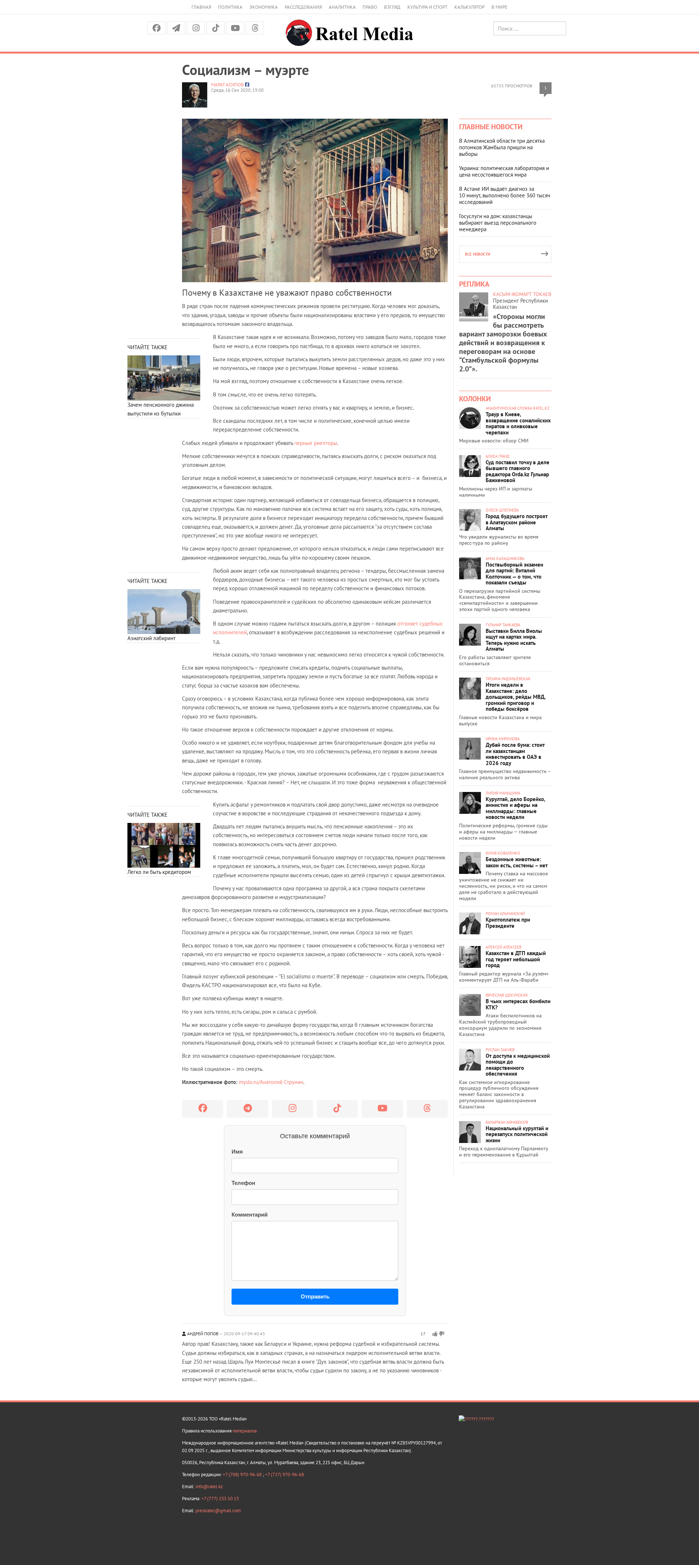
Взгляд (392, 7)
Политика (230, 7)
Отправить (315, 1296)
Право (370, 7)
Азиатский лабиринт (151, 638)
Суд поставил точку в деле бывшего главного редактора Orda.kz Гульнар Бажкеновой (517, 471)
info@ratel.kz (209, 1486)
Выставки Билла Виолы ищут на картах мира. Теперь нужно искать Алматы (514, 640)
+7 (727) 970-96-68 (284, 1474)
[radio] (435, 1333)
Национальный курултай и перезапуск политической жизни (517, 1134)
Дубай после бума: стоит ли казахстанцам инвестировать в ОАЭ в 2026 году (515, 753)
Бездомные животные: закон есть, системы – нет (517, 862)
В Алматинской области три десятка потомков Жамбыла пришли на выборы (502, 147)
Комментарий (250, 1214)
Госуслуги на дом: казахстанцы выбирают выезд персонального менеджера (497, 223)
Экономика (263, 7)
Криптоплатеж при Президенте (508, 922)
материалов (245, 1431)
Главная (201, 7)
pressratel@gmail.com (218, 1510)
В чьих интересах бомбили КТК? (518, 1004)
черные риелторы (316, 442)
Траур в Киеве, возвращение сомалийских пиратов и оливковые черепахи (518, 423)
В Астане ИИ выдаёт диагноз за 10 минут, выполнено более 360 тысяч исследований (504, 195)
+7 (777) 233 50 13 (220, 1498)
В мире (499, 7)
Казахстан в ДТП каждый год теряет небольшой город (516, 959)
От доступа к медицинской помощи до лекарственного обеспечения (518, 1064)
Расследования (303, 7)
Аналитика (342, 7)
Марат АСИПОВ (227, 85)
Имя (237, 1151)
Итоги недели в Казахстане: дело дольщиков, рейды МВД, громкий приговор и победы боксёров (515, 696)
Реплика (474, 284)
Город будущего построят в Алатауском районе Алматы (517, 522)
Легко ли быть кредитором (159, 871)
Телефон (243, 1183)
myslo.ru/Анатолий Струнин (271, 1082)
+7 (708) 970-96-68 (243, 1474)
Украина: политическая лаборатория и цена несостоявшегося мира (504, 171)
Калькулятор (469, 7)
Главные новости (490, 126)
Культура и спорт (427, 7)
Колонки (475, 398)
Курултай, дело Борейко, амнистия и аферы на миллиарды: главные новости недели (515, 808)
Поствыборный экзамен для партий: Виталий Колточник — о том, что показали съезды (514, 573)
